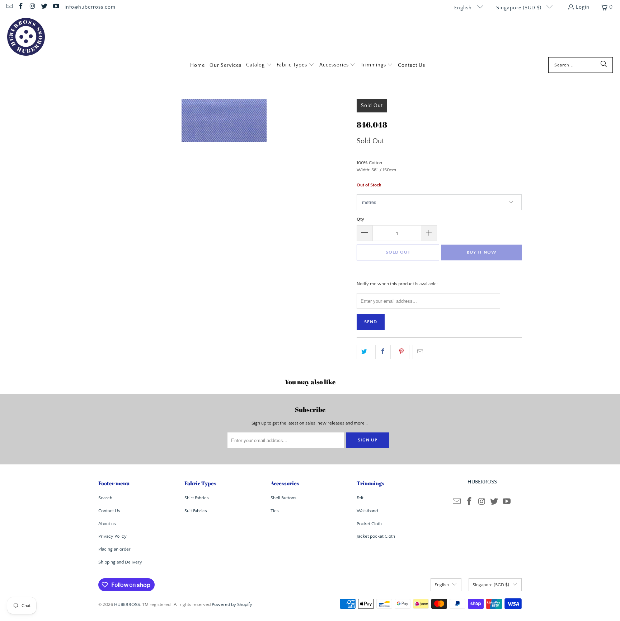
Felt (360, 497)
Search (105, 497)
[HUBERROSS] (26, 37)
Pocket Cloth (369, 523)
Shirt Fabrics (196, 497)
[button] (259, 65)
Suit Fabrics (195, 510)
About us (107, 523)
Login (583, 7)
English (463, 8)
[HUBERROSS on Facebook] (20, 7)
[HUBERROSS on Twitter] (44, 7)
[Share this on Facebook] (383, 352)
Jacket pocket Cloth (376, 536)
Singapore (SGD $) (519, 8)
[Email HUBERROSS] (9, 7)
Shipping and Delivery (120, 562)
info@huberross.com (90, 7)
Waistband (367, 510)
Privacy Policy (112, 536)
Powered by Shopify (232, 604)
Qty (360, 219)
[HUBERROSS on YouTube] (55, 7)
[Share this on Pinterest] (401, 352)
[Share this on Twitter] (364, 352)
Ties (275, 510)
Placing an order (114, 549)
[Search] (604, 65)
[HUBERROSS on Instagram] (32, 7)
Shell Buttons (283, 497)
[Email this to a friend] (420, 352)
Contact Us (109, 510)
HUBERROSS (127, 604)
